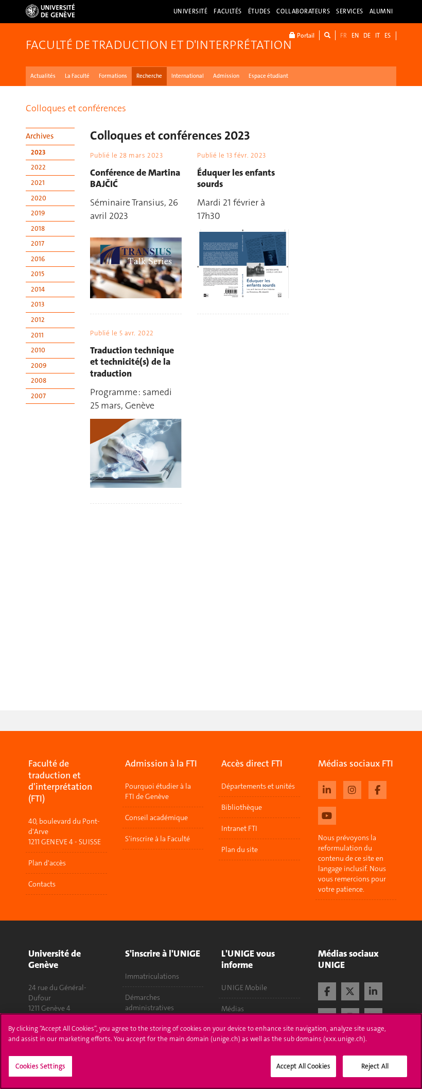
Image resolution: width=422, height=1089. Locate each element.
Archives (40, 136)
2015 (37, 273)
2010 (38, 350)
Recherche (149, 76)
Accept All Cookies (303, 1066)
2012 (38, 319)
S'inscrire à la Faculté (157, 838)
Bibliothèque (241, 807)
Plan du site (239, 849)
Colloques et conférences (76, 108)
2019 (38, 213)
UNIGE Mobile (244, 987)
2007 (38, 396)
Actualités (43, 76)
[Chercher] (327, 35)
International (187, 76)
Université (190, 11)
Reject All (375, 1066)
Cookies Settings (40, 1066)
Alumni (381, 11)
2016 (38, 258)
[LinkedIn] (373, 990)
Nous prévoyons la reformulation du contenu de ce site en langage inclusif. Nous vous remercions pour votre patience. (352, 863)
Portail (304, 35)
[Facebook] (377, 789)
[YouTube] (327, 814)
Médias (232, 1008)
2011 (37, 335)
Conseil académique (156, 817)
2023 (38, 152)
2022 (38, 167)
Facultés (228, 11)
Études (259, 11)
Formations (113, 76)
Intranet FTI (239, 828)
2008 (38, 380)
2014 (38, 289)
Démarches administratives (149, 1002)
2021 (38, 182)
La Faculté (77, 76)
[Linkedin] (327, 789)
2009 (38, 365)
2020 (38, 198)
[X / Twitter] (350, 990)
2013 (37, 304)
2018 (38, 228)
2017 (37, 243)
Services (349, 11)
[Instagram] (352, 789)
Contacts (42, 884)
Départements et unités (258, 786)
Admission (226, 76)
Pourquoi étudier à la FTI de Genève (158, 791)
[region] (211, 1051)
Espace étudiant (268, 76)
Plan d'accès (47, 862)
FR (343, 35)
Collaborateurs (303, 11)
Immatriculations (152, 976)
